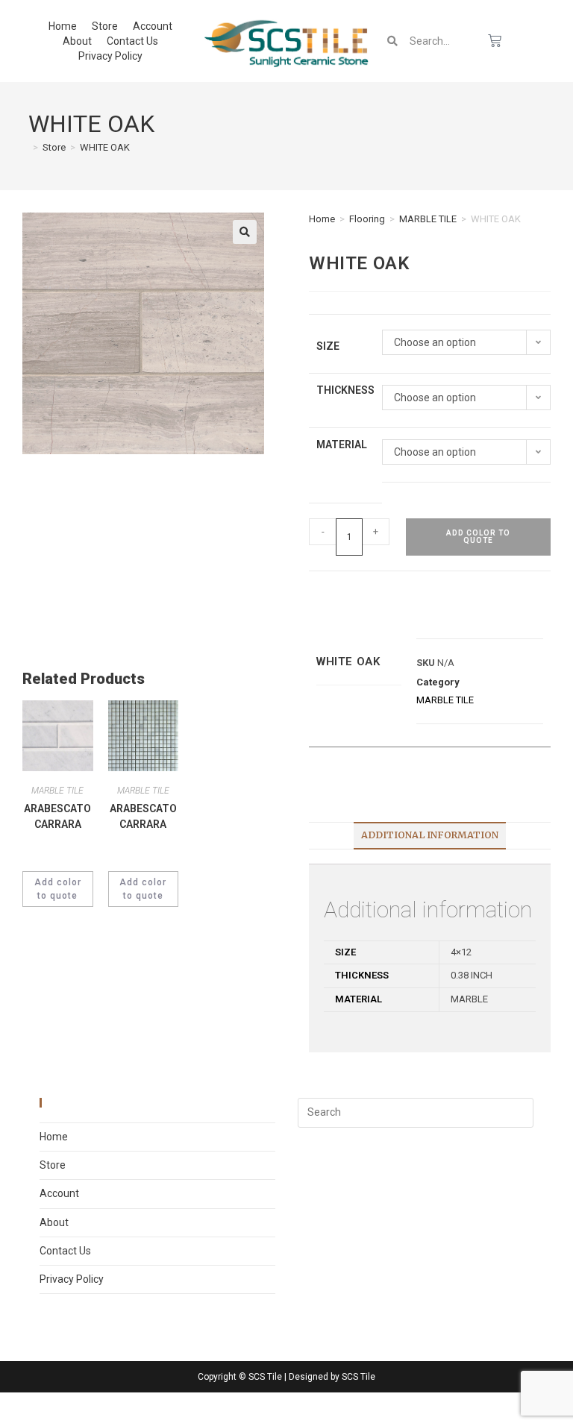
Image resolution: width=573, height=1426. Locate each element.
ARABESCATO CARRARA (57, 816)
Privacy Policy (110, 56)
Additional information (429, 835)
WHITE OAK (105, 147)
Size (327, 346)
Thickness (345, 390)
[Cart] (494, 41)
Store (105, 26)
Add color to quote (478, 536)
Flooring (367, 218)
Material (341, 444)
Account (152, 26)
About (77, 41)
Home (62, 26)
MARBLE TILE (428, 218)
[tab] (430, 836)
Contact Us (132, 41)
